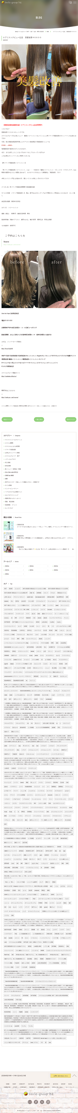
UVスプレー (32, 859)
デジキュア (56, 690)
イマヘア (21, 618)
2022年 (7, 570)
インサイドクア (34, 1012)
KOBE (41, 907)
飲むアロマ (30, 634)
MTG (35, 803)
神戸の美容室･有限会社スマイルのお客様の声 (15, 593)
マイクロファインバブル (25, 803)
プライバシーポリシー (19, 597)
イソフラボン (12, 816)
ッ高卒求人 (22, 630)
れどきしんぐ (63, 676)
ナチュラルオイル (15, 995)
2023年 (56, 566)
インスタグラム (17, 859)
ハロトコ (39, 651)
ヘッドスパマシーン (45, 938)
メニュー (47, 668)
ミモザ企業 (24, 967)
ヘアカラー (7, 799)
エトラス (52, 903)
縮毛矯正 (21, 851)
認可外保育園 (30, 647)
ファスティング (20, 613)
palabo (5, 745)
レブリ (20, 907)
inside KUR (17, 1026)
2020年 (56, 570)
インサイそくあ (8, 1026)
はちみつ (67, 790)
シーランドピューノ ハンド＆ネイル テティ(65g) (16, 643)
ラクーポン (56, 750)
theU (70, 903)
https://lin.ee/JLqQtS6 (7, 349)
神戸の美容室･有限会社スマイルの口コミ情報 (34, 588)
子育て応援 (18, 999)
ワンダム (30, 1026)
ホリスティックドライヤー (11, 690)
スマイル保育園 (21, 795)
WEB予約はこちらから (8, 390)
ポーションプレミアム (16, 903)
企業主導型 (39, 647)
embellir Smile (30, 597)
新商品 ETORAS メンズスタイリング (13, 871)
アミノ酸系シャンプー (46, 820)
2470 (16, 618)
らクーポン (7, 855)
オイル (6, 795)
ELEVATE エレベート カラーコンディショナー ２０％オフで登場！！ (21, 894)
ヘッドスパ (50, 605)
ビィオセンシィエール (60, 609)
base (33, 745)
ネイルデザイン (50, 655)
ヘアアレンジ (67, 816)
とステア (55, 929)
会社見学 (23, 601)
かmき (12, 863)
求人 (12, 601)
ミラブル (6, 915)
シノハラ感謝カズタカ (23, 605)
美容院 (40, 638)
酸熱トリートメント (47, 613)
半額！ (34, 898)
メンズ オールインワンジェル (12, 911)
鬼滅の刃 (55, 676)
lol (11, 618)
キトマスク (49, 790)
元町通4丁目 (52, 647)
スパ (43, 786)
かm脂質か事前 (37, 946)
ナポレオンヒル (30, 754)
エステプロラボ (8, 609)
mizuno (30, 655)
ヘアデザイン (13, 786)
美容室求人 (7, 651)
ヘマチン (20, 816)
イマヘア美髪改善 (13, 406)
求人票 (45, 630)
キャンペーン (44, 676)
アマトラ (12, 795)
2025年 (7, 566)
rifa (28, 723)
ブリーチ (70, 799)
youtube (36, 655)
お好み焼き (44, 622)
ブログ (41, 699)
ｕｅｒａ (6, 903)
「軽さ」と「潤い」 (9, 882)
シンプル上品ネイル (20, 695)
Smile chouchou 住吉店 (40, 597)
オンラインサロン (18, 672)
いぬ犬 (53, 695)
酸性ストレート (8, 842)
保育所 (33, 963)
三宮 (34, 618)
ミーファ (16, 782)
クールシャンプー (16, 855)
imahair (10, 695)
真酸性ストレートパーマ (10, 851)
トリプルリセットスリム (32, 867)
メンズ (24, 911)
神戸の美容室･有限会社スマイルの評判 (58, 588)
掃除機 (33, 929)
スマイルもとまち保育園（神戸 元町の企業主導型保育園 (53, 995)
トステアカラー (8, 933)
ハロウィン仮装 (42, 803)
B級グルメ (52, 907)
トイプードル (60, 695)
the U (5, 938)
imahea (5, 695)
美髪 (56, 630)
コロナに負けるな (67, 651)
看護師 (41, 959)
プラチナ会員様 (45, 643)
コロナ (36, 634)
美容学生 (6, 630)
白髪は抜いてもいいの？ (10, 1038)
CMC (21, 863)
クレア (41, 882)
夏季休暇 (6, 863)
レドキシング (34, 609)
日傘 (67, 782)
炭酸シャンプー (28, 855)
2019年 (7, 574)
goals (41, 855)
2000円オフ (64, 750)
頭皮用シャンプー (54, 863)
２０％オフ (48, 782)
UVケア (39, 859)
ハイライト (65, 795)
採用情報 (39, 593)
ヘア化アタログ (16, 799)
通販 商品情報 (9, 501)
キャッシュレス (65, 605)
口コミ (26, 938)
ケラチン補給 (68, 634)
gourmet (45, 907)
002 (5, 907)
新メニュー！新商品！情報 (13, 469)
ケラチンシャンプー (23, 651)
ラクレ (68, 929)
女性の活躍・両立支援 (48, 723)
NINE (63, 863)
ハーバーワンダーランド (43, 754)
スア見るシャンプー (66, 938)
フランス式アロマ (8, 613)
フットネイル (54, 855)
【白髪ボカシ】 (45, 894)
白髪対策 (21, 1038)
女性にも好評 (28, 871)
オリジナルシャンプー (56, 811)
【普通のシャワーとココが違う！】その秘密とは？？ (55, 911)
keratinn (26, 1012)
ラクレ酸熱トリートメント (22, 950)
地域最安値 (32, 967)
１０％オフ (43, 745)
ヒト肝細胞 (31, 727)
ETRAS (46, 903)
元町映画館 (37, 695)
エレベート (59, 894)
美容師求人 (61, 946)
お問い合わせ (7, 597)
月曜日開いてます (59, 933)
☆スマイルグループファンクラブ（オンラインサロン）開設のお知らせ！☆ (44, 672)
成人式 (33, 613)
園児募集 (29, 959)
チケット (50, 651)
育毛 (59, 727)
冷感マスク (14, 655)
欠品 (10, 907)
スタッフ (46, 593)
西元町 (51, 630)
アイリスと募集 (62, 959)
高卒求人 (29, 630)
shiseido (39, 618)
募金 (68, 946)
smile (5, 942)
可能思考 (14, 754)
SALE (13, 954)
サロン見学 (31, 601)
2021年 (31, 570)
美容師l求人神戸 (30, 851)
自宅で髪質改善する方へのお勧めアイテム (15, 946)
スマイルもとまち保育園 (12, 446)
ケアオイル (7, 727)
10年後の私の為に (54, 954)
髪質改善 (36, 676)
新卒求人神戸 (49, 851)
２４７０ (43, 609)
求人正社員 (68, 820)
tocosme (22, 782)
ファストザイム (66, 655)
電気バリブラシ (15, 731)
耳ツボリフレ (26, 745)
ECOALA (20, 929)
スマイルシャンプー (33, 750)
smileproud (36, 890)
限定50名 (55, 782)
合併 (66, 664)
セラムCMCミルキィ (64, 859)
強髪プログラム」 (65, 954)
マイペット (32, 680)
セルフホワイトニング (11, 495)
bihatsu (64, 903)
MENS (48, 890)
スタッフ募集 (62, 668)
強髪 (44, 605)
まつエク (6, 638)
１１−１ (15, 1012)
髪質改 (29, 946)
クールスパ (26, 659)
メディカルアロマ (10, 459)
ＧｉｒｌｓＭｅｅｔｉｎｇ (61, 613)
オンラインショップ (40, 795)
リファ (45, 799)
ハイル (56, 886)
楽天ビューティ (18, 699)
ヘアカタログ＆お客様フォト (13, 492)
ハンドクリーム (34, 643)
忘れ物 (62, 782)
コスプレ (14, 803)
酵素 (5, 816)
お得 (44, 651)
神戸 (5, 588)
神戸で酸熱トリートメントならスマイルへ (23, 622)
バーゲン (40, 782)
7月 (42, 659)
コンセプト (17, 588)
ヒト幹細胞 (31, 838)
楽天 (5, 699)
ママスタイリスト (57, 816)
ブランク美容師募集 (54, 963)
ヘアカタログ (26, 799)
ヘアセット (7, 820)
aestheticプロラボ (17, 659)
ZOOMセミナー (7, 668)
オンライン (30, 795)
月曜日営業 (49, 933)
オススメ (69, 886)
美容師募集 (14, 630)
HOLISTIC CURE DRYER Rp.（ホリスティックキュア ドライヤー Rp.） (35, 690)
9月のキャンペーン (38, 668)
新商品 (14, 651)
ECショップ (33, 782)
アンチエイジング (66, 727)
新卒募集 (54, 946)
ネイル (42, 655)
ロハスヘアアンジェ (31, 638)
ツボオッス (57, 795)
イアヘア (27, 907)
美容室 (10, 588)
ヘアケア (24, 750)
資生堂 (45, 618)
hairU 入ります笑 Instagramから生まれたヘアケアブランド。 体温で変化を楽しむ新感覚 (26, 886)
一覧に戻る (39, 419)
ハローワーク (37, 630)
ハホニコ (62, 630)
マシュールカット (52, 601)
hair (60, 851)
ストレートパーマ (8, 950)
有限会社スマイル (61, 593)
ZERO (12, 915)
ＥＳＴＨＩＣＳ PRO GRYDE (22, 609)
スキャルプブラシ (8, 723)
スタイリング (66, 723)
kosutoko (10, 938)
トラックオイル (37, 816)
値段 (48, 811)
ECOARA (15, 929)
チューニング (7, 782)
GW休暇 (59, 846)
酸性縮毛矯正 (64, 838)
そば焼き (52, 622)
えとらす (59, 903)
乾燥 (50, 803)
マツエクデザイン (63, 659)
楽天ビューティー (34, 820)
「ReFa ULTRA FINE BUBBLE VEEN (10, 981)
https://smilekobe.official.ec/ (9, 376)
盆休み (6, 786)
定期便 (14, 890)
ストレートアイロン (39, 811)
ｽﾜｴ (42, 1042)
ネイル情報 (8, 485)
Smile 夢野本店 (60, 597)
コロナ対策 (44, 634)
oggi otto (6, 664)
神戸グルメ (34, 907)
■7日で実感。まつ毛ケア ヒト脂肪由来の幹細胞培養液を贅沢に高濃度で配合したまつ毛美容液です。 (29, 846)
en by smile (8, 466)
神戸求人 (63, 963)
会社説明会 (63, 643)
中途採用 (17, 963)
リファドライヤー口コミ (37, 807)
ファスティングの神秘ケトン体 (24, 664)
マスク (13, 638)
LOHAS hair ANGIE (23, 406)
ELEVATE (52, 894)
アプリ (27, 613)
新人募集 (54, 668)
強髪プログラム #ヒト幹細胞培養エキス (14, 959)
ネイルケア (63, 855)
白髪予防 (28, 1038)
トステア (62, 929)
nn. (56, 723)
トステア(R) (55, 938)
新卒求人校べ (40, 851)
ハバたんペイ (44, 863)
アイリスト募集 (8, 963)
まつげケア (39, 838)
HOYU (67, 863)
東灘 (23, 638)
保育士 (36, 959)
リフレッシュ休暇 (67, 846)
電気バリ (47, 882)
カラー (44, 626)
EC (41, 867)
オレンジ (69, 630)
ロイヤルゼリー (59, 790)
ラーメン (59, 907)
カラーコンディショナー (10, 898)
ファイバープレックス (60, 799)
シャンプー (47, 638)
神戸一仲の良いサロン (64, 601)
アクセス (52, 593)
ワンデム (24, 1026)
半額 (16, 933)
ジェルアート (7, 859)
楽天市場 (25, 842)
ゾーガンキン (34, 938)
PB (22, 938)
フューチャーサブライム (55, 618)
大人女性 (32, 626)
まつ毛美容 (48, 659)
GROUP (63, 1084)
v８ (38, 929)
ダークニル (25, 1042)
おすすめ (63, 886)
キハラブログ (9, 508)
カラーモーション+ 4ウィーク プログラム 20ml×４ (50, 898)
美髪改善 (28, 618)
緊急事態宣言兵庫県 (19, 680)
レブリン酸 (46, 946)
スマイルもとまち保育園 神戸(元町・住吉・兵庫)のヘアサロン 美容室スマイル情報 (31, 942)
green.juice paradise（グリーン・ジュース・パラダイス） (17, 676)
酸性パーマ (17, 842)
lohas (56, 851)
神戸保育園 (33, 995)
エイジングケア (69, 811)
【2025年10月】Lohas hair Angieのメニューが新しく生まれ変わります (49, 1038)
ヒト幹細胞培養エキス (24, 933)
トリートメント (23, 655)
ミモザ (17, 967)
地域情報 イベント (11, 505)
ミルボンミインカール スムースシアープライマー (58, 950)
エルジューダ (37, 664)
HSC (17, 863)
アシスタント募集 (8, 967)
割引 (19, 890)
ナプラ (45, 859)
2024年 (32, 566)
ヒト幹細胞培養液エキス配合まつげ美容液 (15, 838)
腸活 (26, 820)
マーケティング (22, 768)
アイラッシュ (68, 786)
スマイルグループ (40, 601)
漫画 (57, 643)
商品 (18, 750)
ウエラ (67, 898)
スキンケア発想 (21, 882)
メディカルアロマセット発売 (63, 626)
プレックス (60, 634)
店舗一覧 (32, 593)
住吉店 (36, 699)
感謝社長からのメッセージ (13, 498)
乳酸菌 (20, 1012)
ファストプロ (7, 659)
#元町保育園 (7, 1012)
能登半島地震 (7, 929)
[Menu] (75, 2)
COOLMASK (6, 655)
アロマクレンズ (21, 634)
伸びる (54, 659)
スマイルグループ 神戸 (12, 456)
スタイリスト (46, 816)
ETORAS (52, 867)
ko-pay (70, 807)
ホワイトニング (8, 807)
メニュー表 (23, 790)
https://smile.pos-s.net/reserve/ (10, 397)
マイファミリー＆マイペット (13, 440)
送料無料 (46, 867)
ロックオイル (63, 807)
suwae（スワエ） (34, 1042)
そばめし (59, 622)
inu (26, 680)
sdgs (19, 745)
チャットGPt (47, 838)
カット (38, 626)
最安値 (42, 929)
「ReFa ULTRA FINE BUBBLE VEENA (26, 981)
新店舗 (61, 664)
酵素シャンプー (59, 820)
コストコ (17, 938)
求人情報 (7, 462)
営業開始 (29, 811)
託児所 (29, 668)
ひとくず (29, 695)
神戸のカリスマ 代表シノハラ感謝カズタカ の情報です (42, 406)
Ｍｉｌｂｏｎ (53, 664)
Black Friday (6, 954)
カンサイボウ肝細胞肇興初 (42, 727)
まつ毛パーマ (7, 790)
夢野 (18, 638)
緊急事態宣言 (7, 680)
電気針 (54, 882)
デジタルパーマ (66, 690)
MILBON (42, 950)
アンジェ (66, 618)
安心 (45, 647)
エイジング (37, 786)
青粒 (13, 820)
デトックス (52, 634)
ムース (21, 786)
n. (60, 723)
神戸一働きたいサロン (10, 605)
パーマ (68, 695)
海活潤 (30, 890)
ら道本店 (6, 768)
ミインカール (35, 950)
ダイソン (26, 929)
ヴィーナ (6, 995)
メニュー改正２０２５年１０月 (12, 1042)
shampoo (12, 664)
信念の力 (21, 754)
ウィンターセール (36, 799)
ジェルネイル (31, 790)
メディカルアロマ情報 (19, 668)
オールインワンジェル (33, 911)
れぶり (15, 907)
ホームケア (58, 651)
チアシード (28, 816)
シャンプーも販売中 (32, 882)
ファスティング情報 (9, 634)
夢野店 (23, 811)
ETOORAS (40, 903)
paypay (57, 605)
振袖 (39, 613)
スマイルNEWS (5, 406)
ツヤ (53, 626)
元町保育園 (25, 995)
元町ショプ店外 (25, 963)
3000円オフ (7, 754)
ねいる (58, 655)
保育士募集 (7, 867)
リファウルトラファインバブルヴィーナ (46, 981)
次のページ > (71, 419)
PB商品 (43, 890)
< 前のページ (7, 419)
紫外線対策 (23, 727)
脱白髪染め (7, 890)
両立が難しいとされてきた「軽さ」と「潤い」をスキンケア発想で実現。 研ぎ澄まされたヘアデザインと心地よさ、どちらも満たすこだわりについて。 (38, 877)
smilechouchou (48, 699)
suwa (50, 1042)
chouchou (32, 651)
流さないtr (15, 727)
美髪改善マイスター (51, 959)
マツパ (50, 799)
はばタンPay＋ (35, 863)
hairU (51, 886)
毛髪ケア (27, 863)
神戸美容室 (7, 622)
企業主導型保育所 (42, 963)
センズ (19, 626)
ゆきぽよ (6, 618)
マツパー (16, 790)
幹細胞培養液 (28, 786)
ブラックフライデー (62, 745)
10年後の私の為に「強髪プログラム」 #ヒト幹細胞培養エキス (32, 954)
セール (24, 890)
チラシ (70, 668)
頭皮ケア (6, 731)
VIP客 (52, 643)
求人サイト (37, 723)
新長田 (37, 622)
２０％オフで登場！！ (24, 898)
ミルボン (45, 664)
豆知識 (25, 859)
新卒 (5, 824)
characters (6, 601)
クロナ (35, 855)
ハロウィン (7, 803)
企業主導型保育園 (8, 999)
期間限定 (54, 786)
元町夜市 (46, 855)
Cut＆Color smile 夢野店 (11, 472)
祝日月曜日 (69, 933)
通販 (27, 782)
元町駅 (25, 626)
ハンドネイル (41, 790)
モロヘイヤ (20, 820)
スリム (48, 929)
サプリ (22, 867)
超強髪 (53, 727)
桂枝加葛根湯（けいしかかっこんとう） (14, 647)
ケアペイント (12, 745)
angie (64, 851)
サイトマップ (70, 1087)
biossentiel (50, 609)
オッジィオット (53, 859)
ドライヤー (17, 807)
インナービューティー (11, 488)
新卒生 (17, 601)
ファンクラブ (7, 672)
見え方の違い (45, 695)
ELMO (6, 479)
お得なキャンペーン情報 (13, 453)
